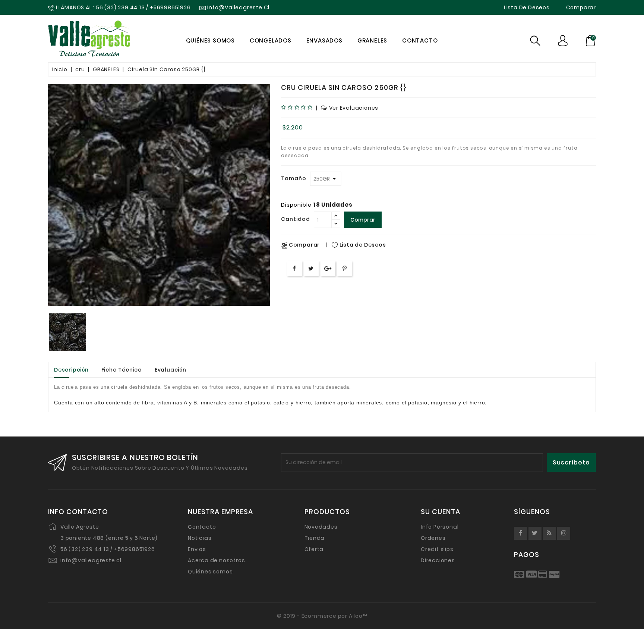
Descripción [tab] (71, 369)
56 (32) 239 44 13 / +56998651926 (107, 549)
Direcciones (438, 560)
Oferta (314, 549)
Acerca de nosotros (216, 560)
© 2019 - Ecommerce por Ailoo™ (322, 616)
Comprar (362, 219)
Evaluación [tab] (170, 369)
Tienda (314, 538)
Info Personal (439, 527)
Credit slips (437, 549)
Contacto (202, 527)
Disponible (296, 205)
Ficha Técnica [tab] (121, 369)
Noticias (199, 538)
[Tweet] (311, 268)
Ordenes (433, 538)
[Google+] (328, 268)
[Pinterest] (344, 268)
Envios (197, 549)
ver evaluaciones (354, 108)
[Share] (294, 268)
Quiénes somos (210, 571)
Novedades (321, 527)
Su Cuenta (440, 512)
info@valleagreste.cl (90, 560)
